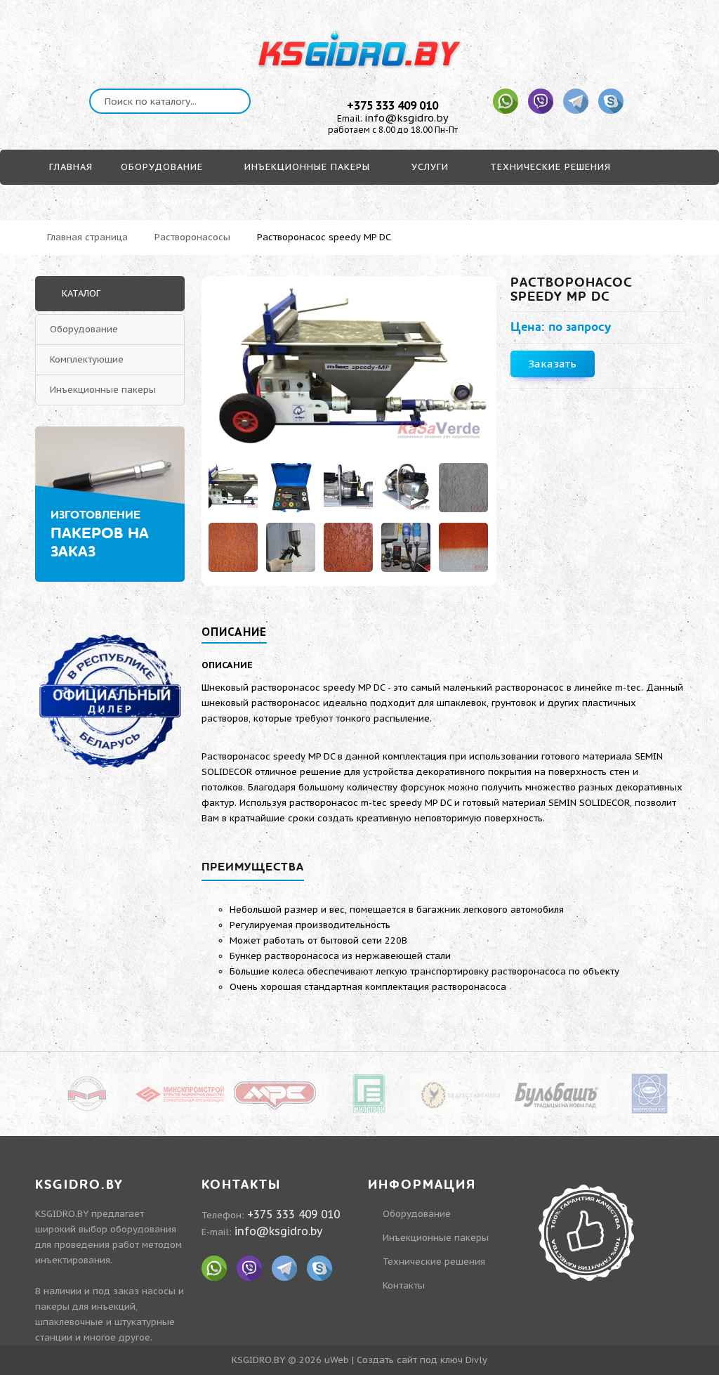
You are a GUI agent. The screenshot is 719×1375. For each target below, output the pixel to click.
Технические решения (434, 1262)
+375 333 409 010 (392, 105)
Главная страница (87, 237)
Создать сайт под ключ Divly (422, 1360)
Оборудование (84, 329)
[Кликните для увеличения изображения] (349, 367)
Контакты (404, 1285)
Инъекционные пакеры (103, 390)
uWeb (336, 1360)
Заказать (552, 363)
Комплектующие (87, 359)
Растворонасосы (192, 237)
